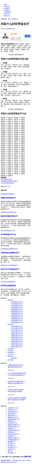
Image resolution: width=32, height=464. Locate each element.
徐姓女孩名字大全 (17, 345)
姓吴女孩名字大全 (17, 339)
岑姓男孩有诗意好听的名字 (9, 181)
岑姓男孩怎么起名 (6, 179)
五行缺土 (11, 443)
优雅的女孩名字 (14, 438)
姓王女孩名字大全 (17, 328)
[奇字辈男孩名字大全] (8, 230)
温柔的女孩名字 (14, 425)
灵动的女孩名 (13, 411)
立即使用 (27, 36)
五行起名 (11, 350)
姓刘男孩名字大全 (17, 307)
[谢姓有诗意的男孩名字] (8, 212)
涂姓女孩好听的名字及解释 (16, 400)
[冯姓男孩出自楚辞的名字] (9, 249)
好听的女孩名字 (14, 434)
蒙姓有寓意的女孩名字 (15, 367)
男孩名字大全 (13, 417)
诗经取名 (11, 432)
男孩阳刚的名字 (14, 419)
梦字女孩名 (12, 413)
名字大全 (7, 186)
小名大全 (11, 354)
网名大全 (7, 16)
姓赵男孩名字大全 (17, 317)
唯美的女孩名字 (14, 430)
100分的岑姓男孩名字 (7, 183)
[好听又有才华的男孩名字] (9, 265)
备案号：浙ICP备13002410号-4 (16, 460)
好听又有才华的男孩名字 (10, 269)
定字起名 (7, 10)
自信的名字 (12, 423)
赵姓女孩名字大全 (17, 341)
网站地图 (3, 460)
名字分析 (7, 14)
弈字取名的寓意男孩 (8, 286)
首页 (5, 4)
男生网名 (14, 358)
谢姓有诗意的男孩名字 (9, 216)
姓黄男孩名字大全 (17, 313)
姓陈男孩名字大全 (17, 309)
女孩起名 (11, 449)
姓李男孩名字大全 (17, 305)
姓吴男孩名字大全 (17, 315)
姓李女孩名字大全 (17, 330)
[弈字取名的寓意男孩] (8, 281)
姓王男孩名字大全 (17, 304)
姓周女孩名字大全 (17, 343)
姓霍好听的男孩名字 (8, 198)
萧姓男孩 (11, 441)
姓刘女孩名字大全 (17, 332)
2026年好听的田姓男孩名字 (16, 375)
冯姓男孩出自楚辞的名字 (10, 253)
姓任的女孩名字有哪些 (15, 391)
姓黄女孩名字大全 (17, 337)
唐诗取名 (11, 436)
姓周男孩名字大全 (17, 319)
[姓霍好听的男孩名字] (8, 194)
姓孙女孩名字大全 (17, 347)
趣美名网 (27, 456)
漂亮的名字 (12, 415)
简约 (10, 451)
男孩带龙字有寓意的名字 (15, 383)
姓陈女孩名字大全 (17, 334)
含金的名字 (12, 410)
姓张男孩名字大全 (17, 302)
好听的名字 (7, 12)
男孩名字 (7, 6)
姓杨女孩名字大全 (17, 335)
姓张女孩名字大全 (17, 326)
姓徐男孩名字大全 (17, 320)
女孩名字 (7, 8)
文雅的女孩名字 (14, 426)
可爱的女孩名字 (14, 439)
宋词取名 (11, 428)
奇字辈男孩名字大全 (8, 234)
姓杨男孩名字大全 (17, 311)
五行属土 (11, 445)
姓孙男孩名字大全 (17, 322)
